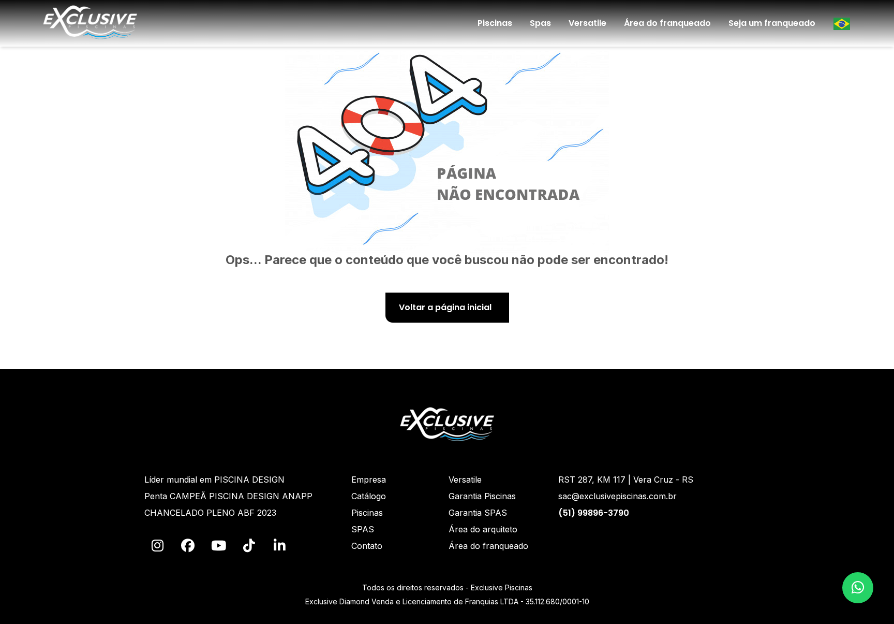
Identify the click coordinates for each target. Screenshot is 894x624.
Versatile (587, 23)
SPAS (362, 529)
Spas (540, 23)
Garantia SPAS (478, 512)
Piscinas (495, 23)
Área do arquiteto (483, 529)
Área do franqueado (667, 23)
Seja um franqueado (771, 23)
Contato (366, 546)
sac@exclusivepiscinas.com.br (617, 496)
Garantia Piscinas (482, 496)
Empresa (368, 479)
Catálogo (368, 496)
